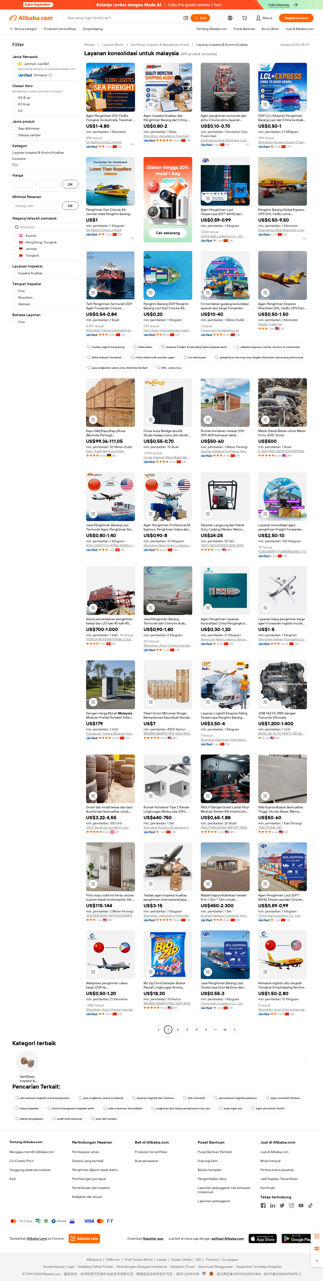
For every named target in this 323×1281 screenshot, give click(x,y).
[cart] (245, 19)
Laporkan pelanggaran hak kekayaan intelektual (224, 1190)
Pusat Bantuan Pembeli (215, 1152)
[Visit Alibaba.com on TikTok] (310, 1205)
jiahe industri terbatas (107, 357)
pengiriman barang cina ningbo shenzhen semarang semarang (261, 357)
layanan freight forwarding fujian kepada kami (196, 347)
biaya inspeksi (29, 1108)
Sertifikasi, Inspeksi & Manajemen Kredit (160, 45)
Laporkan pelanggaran (214, 1201)
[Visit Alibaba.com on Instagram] (291, 1205)
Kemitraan (267, 1188)
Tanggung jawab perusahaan (30, 1170)
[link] (317, 1236)
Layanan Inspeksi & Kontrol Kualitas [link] (222, 45)
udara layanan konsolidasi (125, 1108)
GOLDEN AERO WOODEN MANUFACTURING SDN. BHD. (110, 915)
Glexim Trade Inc (270, 324)
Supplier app (153, 1238)
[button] (186, 18)
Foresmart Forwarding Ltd (220, 330)
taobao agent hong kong (108, 347)
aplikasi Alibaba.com (227, 1238)
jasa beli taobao (106, 1118)
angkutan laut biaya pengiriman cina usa (183, 1108)
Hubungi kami (208, 1161)
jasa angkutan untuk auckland (103, 1098)
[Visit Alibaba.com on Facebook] (263, 1205)
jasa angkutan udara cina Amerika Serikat (120, 367)
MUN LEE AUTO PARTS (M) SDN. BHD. (282, 733)
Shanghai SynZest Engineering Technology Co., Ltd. (168, 827)
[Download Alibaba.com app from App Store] (263, 1238)
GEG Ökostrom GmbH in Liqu (107, 827)
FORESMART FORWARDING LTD (282, 551)
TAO (198, 1259)
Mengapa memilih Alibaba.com (31, 1152)
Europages (230, 1259)
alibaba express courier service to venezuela (270, 347)
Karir (12, 1179)
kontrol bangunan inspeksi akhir (73, 1108)
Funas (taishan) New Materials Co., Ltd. (168, 457)
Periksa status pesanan (277, 1170)
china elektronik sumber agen (155, 357)
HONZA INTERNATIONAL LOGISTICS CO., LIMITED (110, 639)
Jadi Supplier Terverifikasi (279, 1179)
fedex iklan (145, 347)
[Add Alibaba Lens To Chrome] (84, 1238)
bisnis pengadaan (31, 1118)
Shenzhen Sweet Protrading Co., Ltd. (282, 639)
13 (224, 1029)
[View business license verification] (204, 1274)
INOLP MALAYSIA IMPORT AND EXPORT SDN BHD (225, 827)
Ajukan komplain (210, 1170)
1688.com (113, 1259)
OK (70, 184)
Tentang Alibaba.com (25, 1142)
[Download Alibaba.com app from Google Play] (298, 1238)
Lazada (162, 1259)
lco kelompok (197, 357)
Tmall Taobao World (138, 1259)
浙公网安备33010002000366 (239, 1274)
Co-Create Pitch (21, 1161)
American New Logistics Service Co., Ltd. (225, 639)
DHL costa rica (171, 367)
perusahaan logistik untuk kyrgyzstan (45, 1098)
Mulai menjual (270, 1161)
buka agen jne (233, 1108)
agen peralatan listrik (270, 1108)
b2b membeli (196, 1098)
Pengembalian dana (212, 1179)
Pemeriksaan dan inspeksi (91, 1188)
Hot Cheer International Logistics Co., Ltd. (168, 330)
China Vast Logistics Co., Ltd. (222, 236)
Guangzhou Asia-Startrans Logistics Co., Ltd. (225, 140)
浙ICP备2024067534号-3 (282, 1274)
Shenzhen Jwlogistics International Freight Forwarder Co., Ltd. (168, 136)
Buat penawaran (146, 1161)
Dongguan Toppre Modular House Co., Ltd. (110, 733)
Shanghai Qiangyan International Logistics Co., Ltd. (225, 740)
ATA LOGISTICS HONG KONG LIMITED (110, 545)
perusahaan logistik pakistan (238, 1098)
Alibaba (89, 45)
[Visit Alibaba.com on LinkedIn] (272, 1205)
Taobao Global (181, 1259)
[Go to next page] (234, 1029)
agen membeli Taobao (285, 1098)
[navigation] (45, 538)
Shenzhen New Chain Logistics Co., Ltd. (168, 545)
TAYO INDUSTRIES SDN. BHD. (222, 545)
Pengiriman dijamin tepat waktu (95, 1170)
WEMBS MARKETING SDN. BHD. (167, 733)
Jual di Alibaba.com (274, 1152)
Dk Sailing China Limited (103, 142)
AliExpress (94, 1259)
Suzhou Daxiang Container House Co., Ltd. (225, 451)
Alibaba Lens (37, 1238)
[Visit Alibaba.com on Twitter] (282, 1205)
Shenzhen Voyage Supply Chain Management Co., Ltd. (282, 142)
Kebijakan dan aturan (87, 1197)
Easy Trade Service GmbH (105, 451)
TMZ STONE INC (270, 827)
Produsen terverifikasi (151, 1152)
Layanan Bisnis (113, 45)
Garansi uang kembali (87, 1161)
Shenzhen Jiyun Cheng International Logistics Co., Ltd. (168, 645)
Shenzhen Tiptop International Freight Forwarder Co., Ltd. (110, 330)
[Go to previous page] (158, 1029)
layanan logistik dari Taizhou (155, 1098)
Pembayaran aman (85, 1152)
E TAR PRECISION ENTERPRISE (281, 451)
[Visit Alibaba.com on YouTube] (301, 1205)
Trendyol (211, 1259)
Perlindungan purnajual (89, 1179)
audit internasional (69, 1118)
